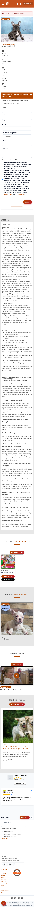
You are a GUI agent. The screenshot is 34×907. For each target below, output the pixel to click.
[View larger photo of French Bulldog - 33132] (13, 556)
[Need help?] (3, 903)
